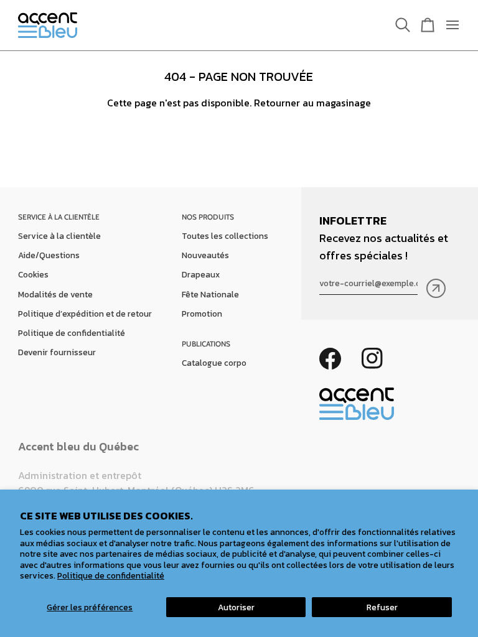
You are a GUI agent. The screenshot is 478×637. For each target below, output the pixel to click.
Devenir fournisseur (57, 352)
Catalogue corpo (214, 362)
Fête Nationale (210, 294)
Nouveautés (205, 255)
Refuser (382, 607)
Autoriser (236, 607)
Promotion (202, 313)
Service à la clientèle (59, 236)
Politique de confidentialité (110, 575)
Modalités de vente (55, 294)
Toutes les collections (225, 236)
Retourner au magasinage (312, 102)
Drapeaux (201, 274)
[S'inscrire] (436, 288)
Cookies (33, 274)
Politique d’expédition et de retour (85, 313)
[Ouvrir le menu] (447, 25)
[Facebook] (330, 359)
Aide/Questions (49, 255)
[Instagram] (372, 359)
